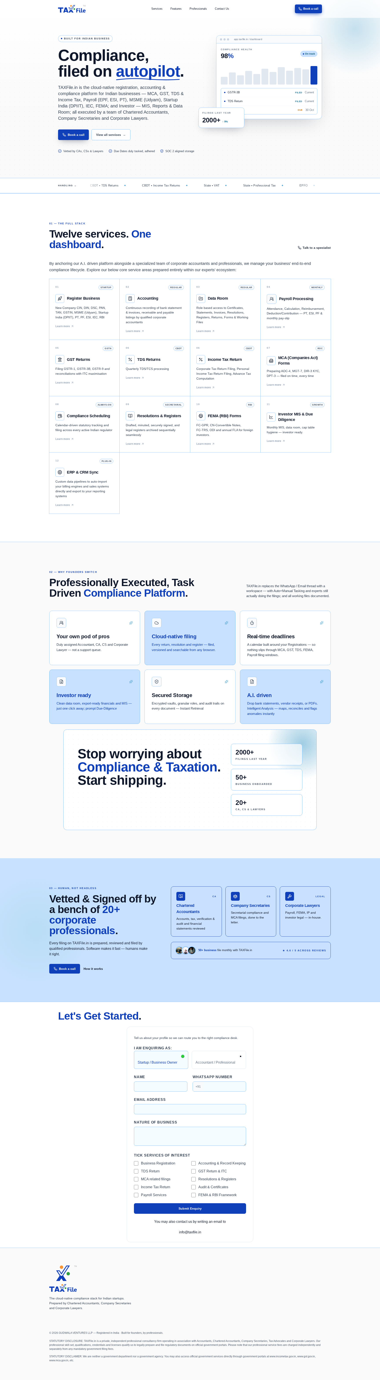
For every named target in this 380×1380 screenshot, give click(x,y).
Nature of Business (155, 1122)
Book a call (310, 8)
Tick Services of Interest (162, 1155)
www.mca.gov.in (58, 1360)
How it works (93, 968)
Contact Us (222, 8)
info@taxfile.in (190, 1232)
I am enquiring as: (153, 1048)
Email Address (150, 1099)
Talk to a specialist (317, 247)
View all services (111, 135)
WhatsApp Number (212, 1077)
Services (157, 8)
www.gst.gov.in (306, 1356)
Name (139, 1077)
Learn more (62, 326)
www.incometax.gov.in (283, 1356)
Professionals (198, 8)
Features (176, 8)
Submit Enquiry (190, 1208)
